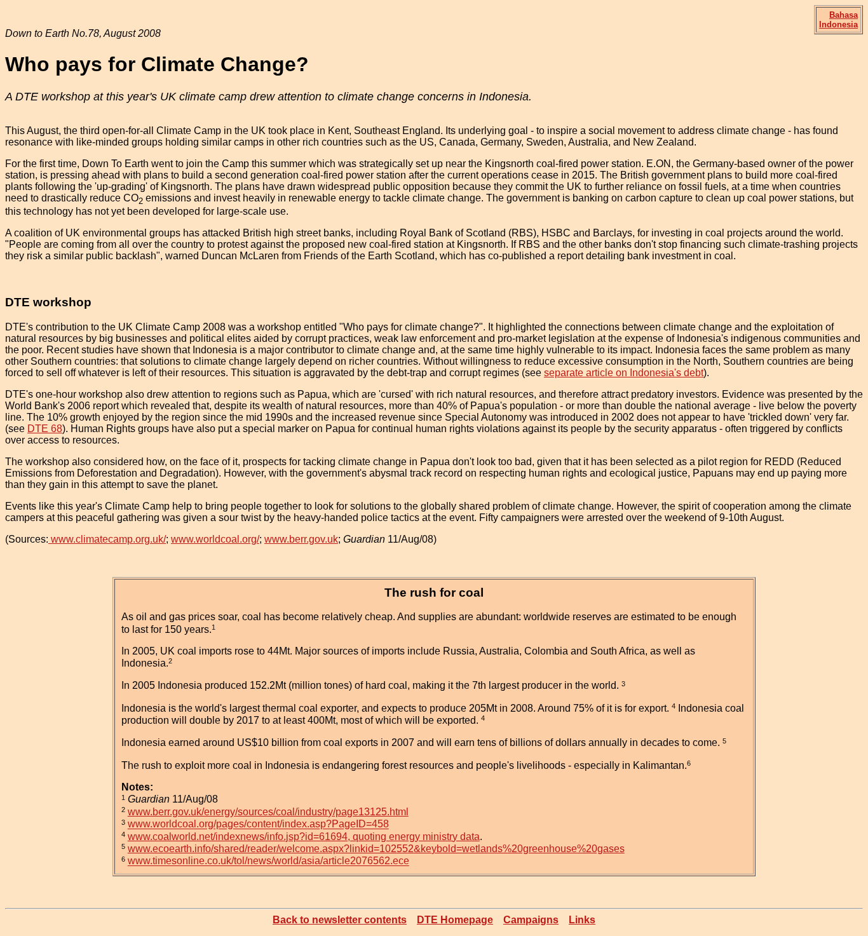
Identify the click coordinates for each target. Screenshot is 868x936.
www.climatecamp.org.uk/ (107, 539)
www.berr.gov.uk (301, 539)
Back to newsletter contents (340, 919)
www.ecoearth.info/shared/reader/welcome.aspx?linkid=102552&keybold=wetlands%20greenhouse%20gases (376, 848)
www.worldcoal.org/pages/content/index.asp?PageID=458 (258, 824)
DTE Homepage (455, 919)
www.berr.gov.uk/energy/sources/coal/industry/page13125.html (268, 811)
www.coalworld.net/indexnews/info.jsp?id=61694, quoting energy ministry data (304, 836)
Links (582, 919)
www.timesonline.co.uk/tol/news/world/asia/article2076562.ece (268, 861)
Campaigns (531, 919)
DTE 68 (44, 428)
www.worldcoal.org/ (215, 539)
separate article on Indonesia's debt (623, 372)
